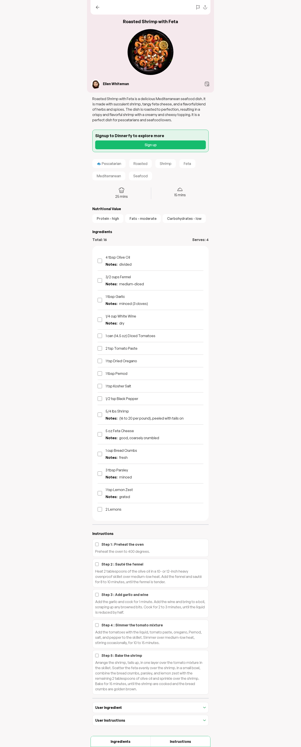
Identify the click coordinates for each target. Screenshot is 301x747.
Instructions (180, 741)
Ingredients (120, 741)
